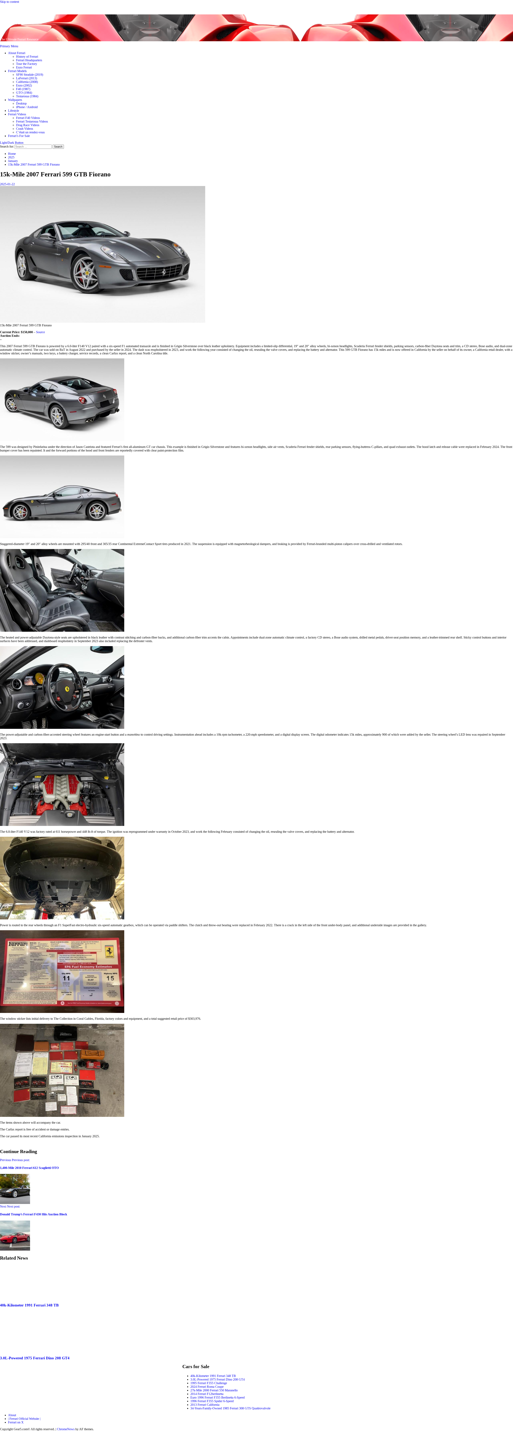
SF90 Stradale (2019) (29, 74)
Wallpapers (15, 100)
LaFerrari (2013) (26, 78)
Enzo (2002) (24, 85)
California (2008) (27, 81)
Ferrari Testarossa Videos (32, 121)
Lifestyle (13, 110)
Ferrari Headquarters (29, 60)
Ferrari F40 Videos (28, 118)
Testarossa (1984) (27, 96)
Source (40, 332)
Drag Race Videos (27, 125)
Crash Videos (24, 128)
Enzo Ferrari (24, 67)
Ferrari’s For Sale (19, 136)
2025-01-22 (7, 184)
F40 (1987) (23, 89)
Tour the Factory (26, 63)
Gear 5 (14, 21)
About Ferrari (16, 53)
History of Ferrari (27, 56)
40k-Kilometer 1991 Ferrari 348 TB (29, 1305)
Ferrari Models (17, 71)
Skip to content (9, 1)
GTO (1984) (24, 92)
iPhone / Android (27, 107)
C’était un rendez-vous (30, 132)
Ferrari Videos (17, 114)
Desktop (21, 103)
